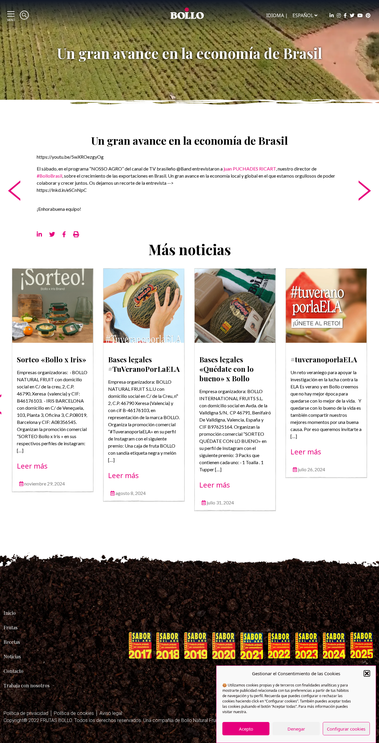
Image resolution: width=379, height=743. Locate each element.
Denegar (296, 729)
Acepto (246, 729)
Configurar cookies (346, 729)
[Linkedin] (332, 15)
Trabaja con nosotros (26, 685)
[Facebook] (345, 15)
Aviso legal (110, 713)
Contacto (13, 671)
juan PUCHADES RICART (250, 168)
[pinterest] (368, 15)
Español (303, 15)
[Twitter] (352, 15)
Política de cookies (74, 713)
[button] (367, 673)
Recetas (12, 642)
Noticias (12, 656)
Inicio (10, 613)
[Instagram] (339, 15)
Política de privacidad (26, 713)
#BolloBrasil (49, 175)
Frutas (10, 627)
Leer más (32, 466)
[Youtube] (360, 15)
